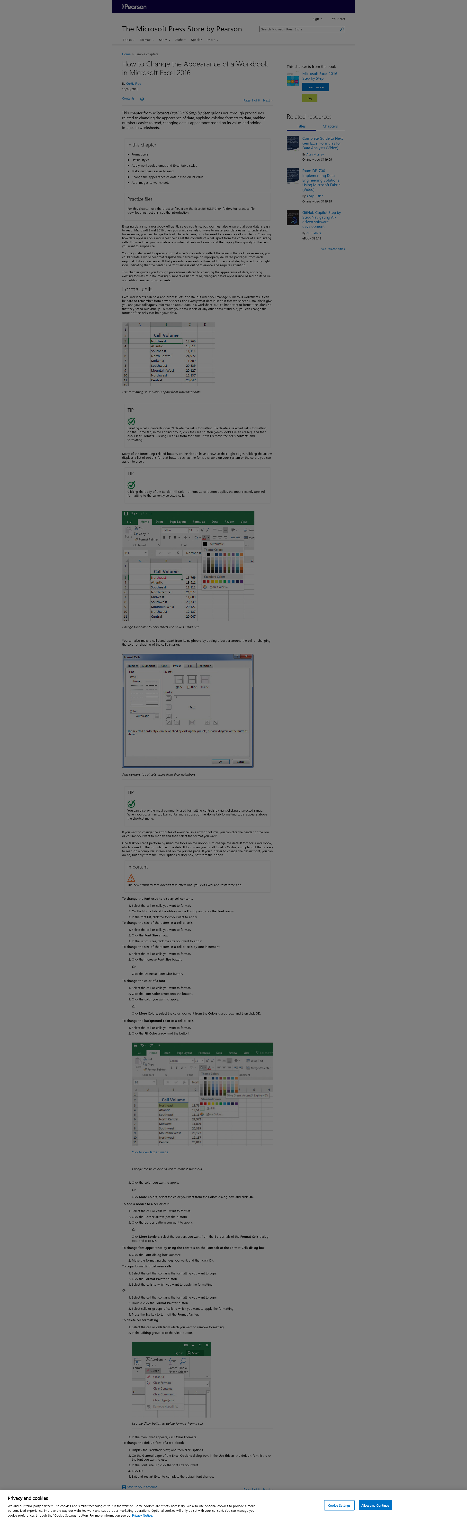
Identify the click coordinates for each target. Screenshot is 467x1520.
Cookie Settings (339, 1505)
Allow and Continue (375, 1505)
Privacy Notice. (142, 1515)
